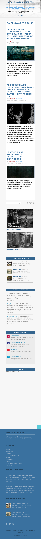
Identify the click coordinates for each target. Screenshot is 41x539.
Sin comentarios (22, 43)
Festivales (9, 451)
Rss (33, 203)
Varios (8, 461)
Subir (39, 427)
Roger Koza (12, 41)
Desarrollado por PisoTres (20, 535)
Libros (8, 457)
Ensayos (8, 453)
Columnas (9, 459)
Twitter (30, 203)
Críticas (8, 449)
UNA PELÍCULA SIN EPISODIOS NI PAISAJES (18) (17, 304)
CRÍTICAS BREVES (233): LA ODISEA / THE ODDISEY (18, 317)
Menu (20, 15)
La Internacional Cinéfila (14, 463)
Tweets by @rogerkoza (12, 371)
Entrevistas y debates (13, 455)
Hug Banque (10, 304)
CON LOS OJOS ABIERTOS (20, 2)
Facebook (28, 203)
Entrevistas (19, 41)
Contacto (9, 465)
